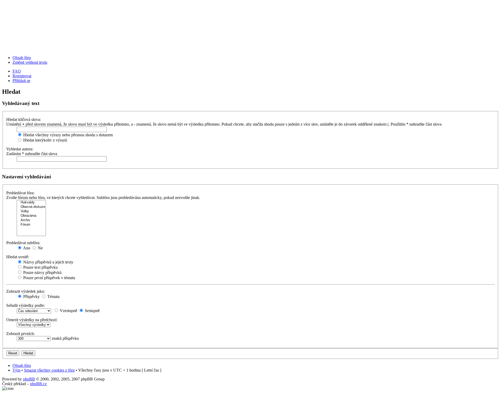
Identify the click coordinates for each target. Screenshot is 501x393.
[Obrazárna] (31, 216)
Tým (16, 370)
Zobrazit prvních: (20, 333)
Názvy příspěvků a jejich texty (47, 262)
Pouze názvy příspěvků (42, 272)
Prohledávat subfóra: (23, 243)
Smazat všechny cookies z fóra (49, 370)
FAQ (17, 71)
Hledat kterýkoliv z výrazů (44, 140)
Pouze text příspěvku (40, 267)
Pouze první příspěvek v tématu (48, 277)
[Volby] (31, 211)
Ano (26, 248)
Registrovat (22, 76)
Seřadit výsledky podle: (25, 305)
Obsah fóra (22, 57)
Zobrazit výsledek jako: (25, 291)
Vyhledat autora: (19, 149)
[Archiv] (31, 220)
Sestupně (92, 310)
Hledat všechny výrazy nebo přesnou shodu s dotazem (67, 135)
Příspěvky (31, 296)
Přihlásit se (21, 80)
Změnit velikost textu (30, 62)
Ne (40, 248)
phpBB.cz (38, 384)
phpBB (29, 379)
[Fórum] (31, 224)
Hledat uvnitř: (17, 257)
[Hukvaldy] (31, 202)
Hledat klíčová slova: (23, 119)
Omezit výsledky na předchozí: (31, 320)
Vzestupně (68, 310)
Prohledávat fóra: (20, 193)
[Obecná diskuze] (31, 207)
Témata (52, 296)
